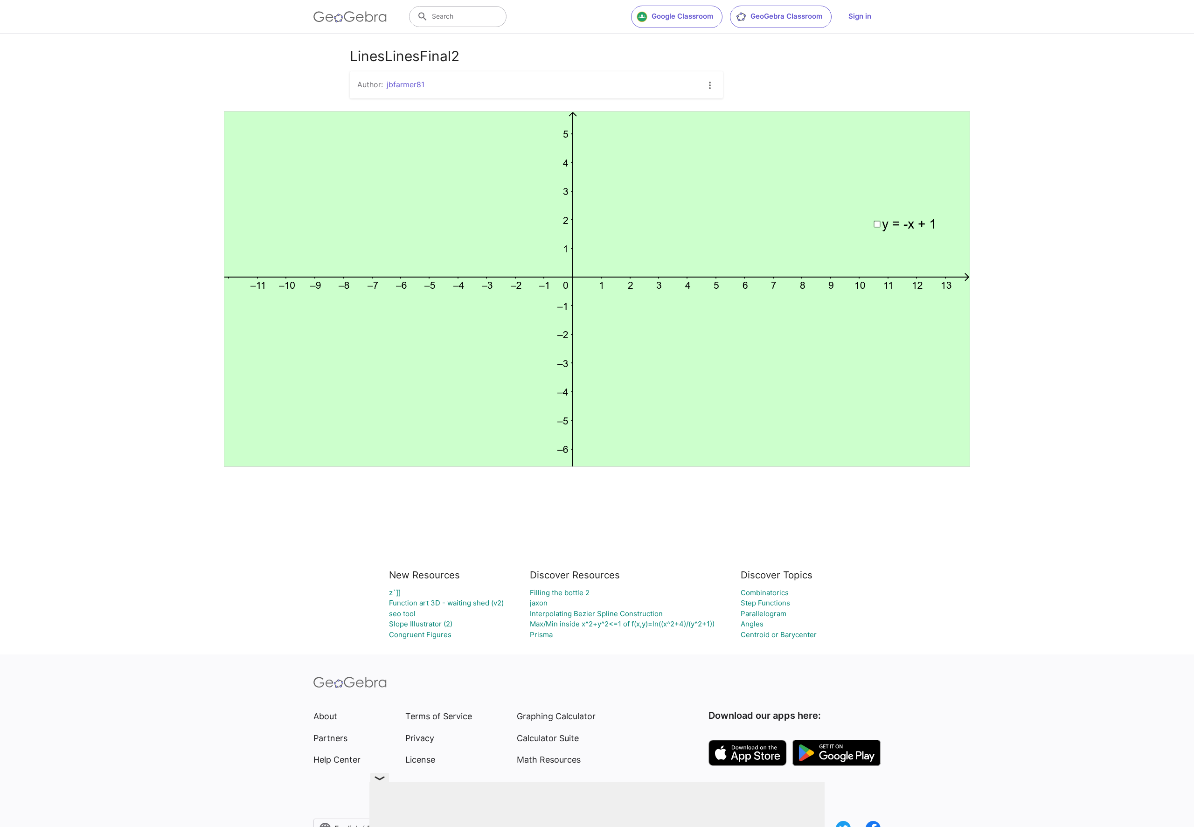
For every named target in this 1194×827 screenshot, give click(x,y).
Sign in (859, 16)
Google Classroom (682, 16)
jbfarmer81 (405, 84)
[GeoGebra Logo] (350, 16)
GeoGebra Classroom (786, 16)
